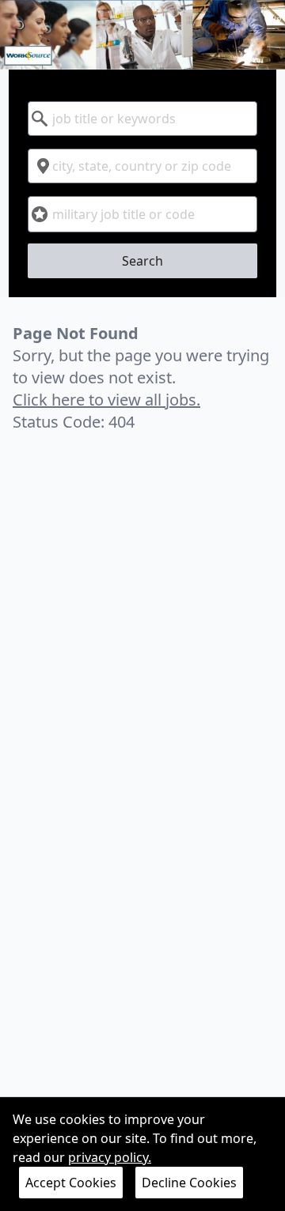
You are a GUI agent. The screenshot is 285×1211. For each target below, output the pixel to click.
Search (142, 261)
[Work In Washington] (142, 35)
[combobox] (142, 118)
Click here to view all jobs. (106, 399)
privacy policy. (109, 1157)
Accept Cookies (70, 1182)
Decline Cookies (189, 1182)
